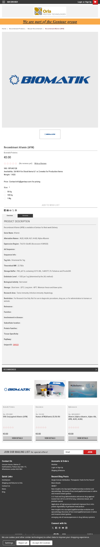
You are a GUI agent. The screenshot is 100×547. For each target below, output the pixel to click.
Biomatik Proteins (9, 407)
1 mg (9, 198)
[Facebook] (5, 210)
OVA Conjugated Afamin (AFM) (15, 417)
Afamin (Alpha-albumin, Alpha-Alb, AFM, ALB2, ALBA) (82, 418)
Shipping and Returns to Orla (12, 483)
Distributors (6, 480)
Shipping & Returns (58, 470)
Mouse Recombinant (35, 29)
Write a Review (40, 163)
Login (80, 2)
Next (97, 370)
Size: (7, 187)
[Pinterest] (16, 210)
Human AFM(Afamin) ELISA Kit (48, 417)
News (4, 489)
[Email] (8, 210)
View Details (17, 438)
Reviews (25, 215)
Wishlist (54, 464)
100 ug (10, 195)
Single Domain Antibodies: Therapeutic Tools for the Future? (72, 480)
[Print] (10, 210)
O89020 (16, 345)
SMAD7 (54, 486)
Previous (93, 370)
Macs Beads (56, 483)
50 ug (9, 192)
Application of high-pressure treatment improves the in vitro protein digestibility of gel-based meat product (72, 505)
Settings (9, 542)
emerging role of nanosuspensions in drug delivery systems (73, 517)
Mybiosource (72, 407)
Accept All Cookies (41, 542)
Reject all (22, 542)
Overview (10, 215)
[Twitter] (13, 210)
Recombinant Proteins (17, 29)
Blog (3, 492)
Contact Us (6, 486)
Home (4, 29)
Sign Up (88, 2)
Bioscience (39, 407)
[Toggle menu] (3, 3)
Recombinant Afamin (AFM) (54, 29)
